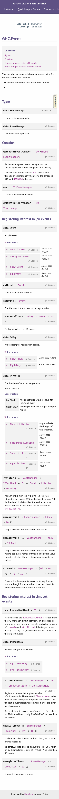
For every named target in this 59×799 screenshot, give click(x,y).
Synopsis (52, 94)
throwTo (12, 627)
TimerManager (11, 208)
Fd (23, 483)
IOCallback (9, 483)
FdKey (30, 316)
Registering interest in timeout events (23, 66)
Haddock (28, 794)
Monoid (14, 249)
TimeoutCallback (32, 617)
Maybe (44, 151)
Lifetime (24, 424)
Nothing (18, 179)
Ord (12, 670)
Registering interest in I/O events (21, 62)
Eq (11, 274)
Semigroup (16, 256)
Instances (9, 9)
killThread (28, 627)
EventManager (11, 157)
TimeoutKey (20, 663)
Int (51, 680)
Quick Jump (24, 9)
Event (22, 249)
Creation (9, 59)
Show (12, 267)
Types (8, 55)
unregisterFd (12, 508)
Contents (49, 9)
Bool (13, 543)
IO (37, 151)
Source (36, 9)
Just (35, 172)
